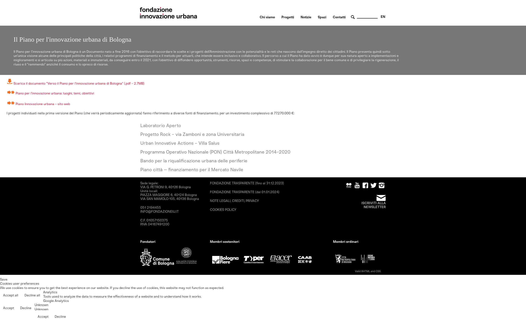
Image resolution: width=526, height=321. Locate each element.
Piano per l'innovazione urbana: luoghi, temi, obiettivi (55, 93)
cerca (353, 17)
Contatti (339, 17)
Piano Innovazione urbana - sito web (43, 104)
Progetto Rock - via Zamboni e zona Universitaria (192, 134)
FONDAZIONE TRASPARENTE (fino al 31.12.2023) (247, 183)
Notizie (306, 17)
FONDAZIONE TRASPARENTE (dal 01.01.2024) (244, 192)
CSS (378, 271)
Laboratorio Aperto (160, 125)
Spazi (322, 17)
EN (383, 17)
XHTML (365, 271)
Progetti (287, 17)
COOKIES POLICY (223, 210)
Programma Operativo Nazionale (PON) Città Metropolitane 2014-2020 (215, 152)
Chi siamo (267, 17)
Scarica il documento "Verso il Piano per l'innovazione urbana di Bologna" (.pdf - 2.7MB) (78, 83)
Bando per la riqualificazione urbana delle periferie (193, 161)
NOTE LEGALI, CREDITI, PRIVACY (234, 201)
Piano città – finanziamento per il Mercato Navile (191, 169)
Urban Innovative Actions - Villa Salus (179, 143)
